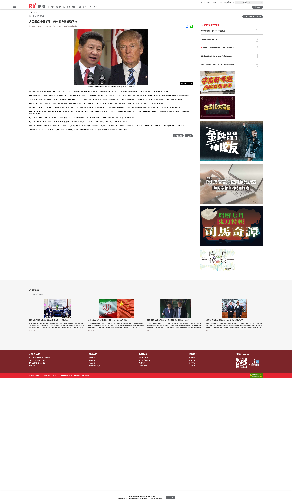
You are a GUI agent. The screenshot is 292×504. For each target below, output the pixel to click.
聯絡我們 (32, 366)
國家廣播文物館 (94, 366)
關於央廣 (93, 354)
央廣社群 (142, 363)
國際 (73, 7)
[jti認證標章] (255, 362)
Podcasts (223, 2)
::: (196, 2)
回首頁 (200, 2)
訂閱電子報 (143, 366)
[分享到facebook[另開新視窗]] (187, 26)
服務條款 (76, 375)
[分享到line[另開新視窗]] (191, 26)
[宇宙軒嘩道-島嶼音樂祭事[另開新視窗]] (217, 83)
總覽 (52, 7)
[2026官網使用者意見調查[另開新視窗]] (231, 185)
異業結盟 (192, 366)
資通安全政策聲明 (65, 375)
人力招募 (92, 363)
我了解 (170, 497)
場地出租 (192, 360)
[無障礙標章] (256, 375)
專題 (89, 7)
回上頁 (189, 136)
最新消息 (92, 357)
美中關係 (33, 16)
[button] (14, 6)
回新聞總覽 (178, 136)
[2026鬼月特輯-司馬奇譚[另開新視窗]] (231, 227)
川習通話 (41, 16)
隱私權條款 (86, 375)
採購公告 (92, 360)
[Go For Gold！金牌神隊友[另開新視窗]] (231, 142)
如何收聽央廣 (143, 357)
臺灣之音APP (243, 354)
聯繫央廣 (35, 354)
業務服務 (193, 354)
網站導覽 (207, 2)
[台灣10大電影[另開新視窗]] (217, 108)
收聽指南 (143, 354)
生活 (79, 7)
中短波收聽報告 (144, 360)
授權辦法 (192, 363)
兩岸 (95, 7)
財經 (68, 7)
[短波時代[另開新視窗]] (217, 261)
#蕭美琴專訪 (60, 7)
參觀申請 (192, 357)
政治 (84, 7)
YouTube (215, 2)
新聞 (35, 12)
